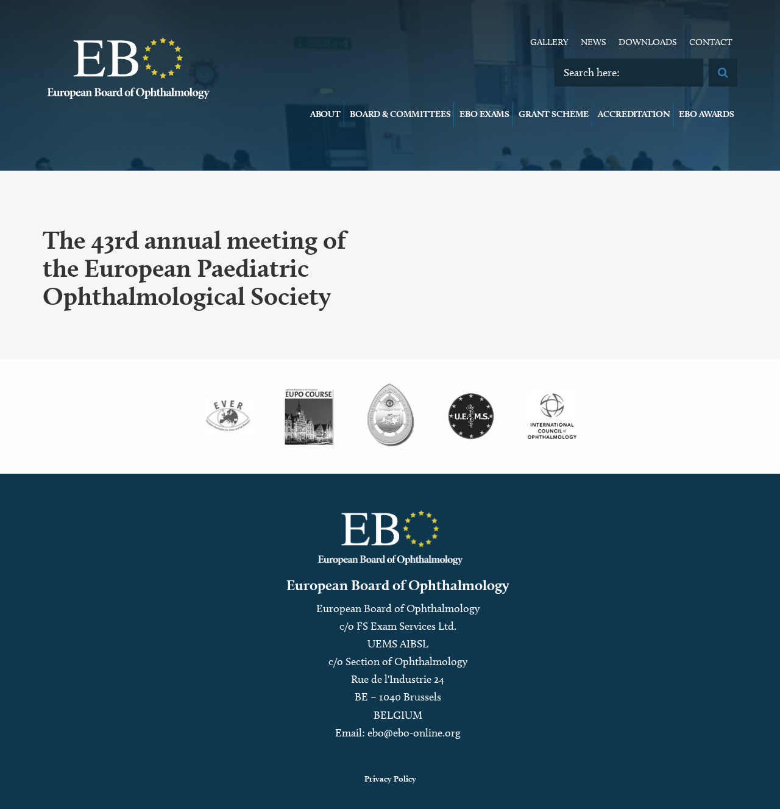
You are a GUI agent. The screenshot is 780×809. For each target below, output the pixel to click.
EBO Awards (706, 114)
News (593, 42)
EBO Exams (484, 114)
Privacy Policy (390, 778)
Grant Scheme (554, 114)
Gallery (549, 42)
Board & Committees (400, 114)
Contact (710, 42)
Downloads (648, 42)
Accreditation (634, 114)
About (325, 114)
